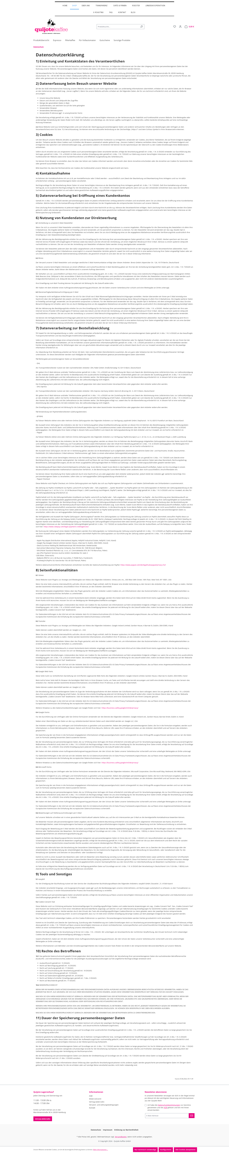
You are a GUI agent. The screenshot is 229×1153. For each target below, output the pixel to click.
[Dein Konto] (180, 26)
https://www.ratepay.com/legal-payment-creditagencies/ (66, 526)
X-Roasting (98, 12)
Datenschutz (96, 1130)
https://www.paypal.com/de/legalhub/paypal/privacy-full (143, 565)
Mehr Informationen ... (100, 1150)
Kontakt (122, 12)
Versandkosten (121, 1137)
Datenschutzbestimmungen (169, 1105)
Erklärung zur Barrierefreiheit (126, 1130)
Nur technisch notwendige (145, 1149)
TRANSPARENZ (101, 6)
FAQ (110, 12)
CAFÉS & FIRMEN (119, 6)
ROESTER (136, 6)
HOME (64, 6)
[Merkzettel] (174, 26)
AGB (90, 1096)
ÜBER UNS (86, 6)
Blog (133, 12)
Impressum (107, 1130)
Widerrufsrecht (95, 1099)
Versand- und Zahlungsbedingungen (104, 1105)
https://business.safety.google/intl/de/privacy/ (120, 708)
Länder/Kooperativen (155, 6)
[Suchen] (141, 26)
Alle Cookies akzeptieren (185, 1149)
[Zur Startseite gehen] (51, 26)
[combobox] (118, 26)
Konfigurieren (165, 1149)
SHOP (74, 6)
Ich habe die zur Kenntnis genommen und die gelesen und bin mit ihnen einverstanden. (169, 1107)
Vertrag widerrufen (42, 1119)
